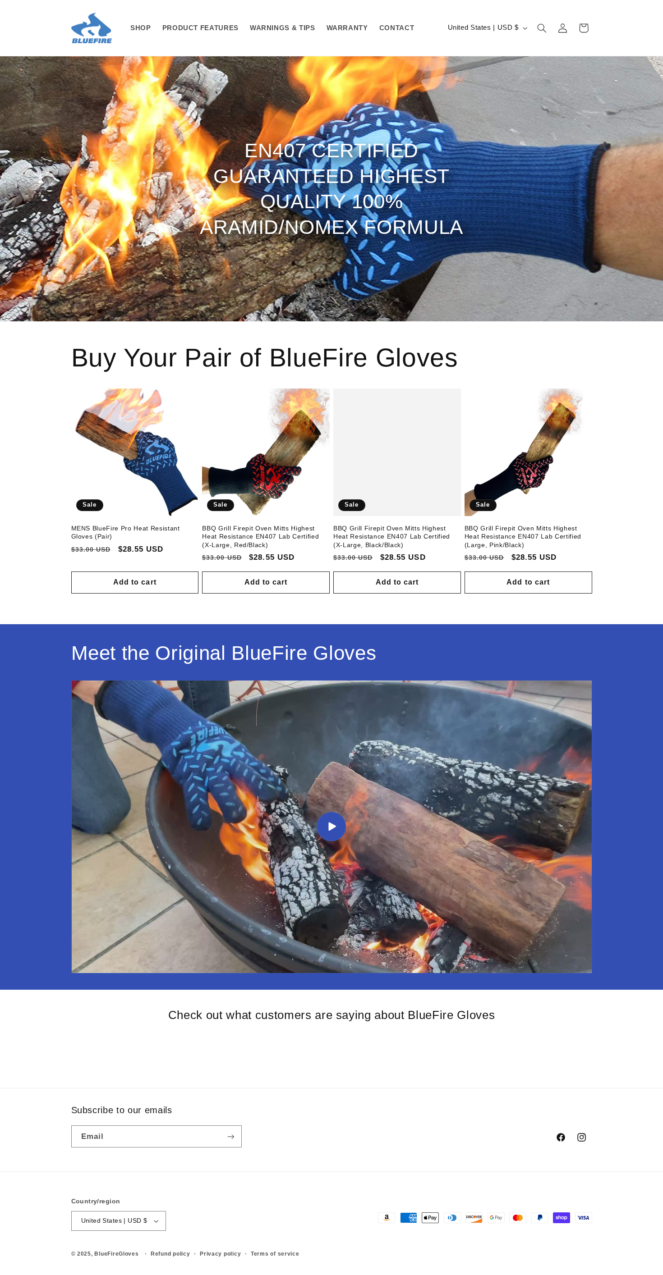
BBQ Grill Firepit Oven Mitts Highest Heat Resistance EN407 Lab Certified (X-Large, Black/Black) (391, 536)
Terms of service (275, 1254)
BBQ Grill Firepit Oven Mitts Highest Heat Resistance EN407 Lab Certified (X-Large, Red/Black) (260, 536)
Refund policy (170, 1254)
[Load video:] (332, 827)
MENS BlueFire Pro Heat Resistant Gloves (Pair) (125, 532)
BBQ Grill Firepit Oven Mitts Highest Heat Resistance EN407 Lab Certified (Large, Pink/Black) (523, 536)
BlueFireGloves (116, 1254)
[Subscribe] (230, 1136)
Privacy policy (220, 1254)
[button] (541, 28)
